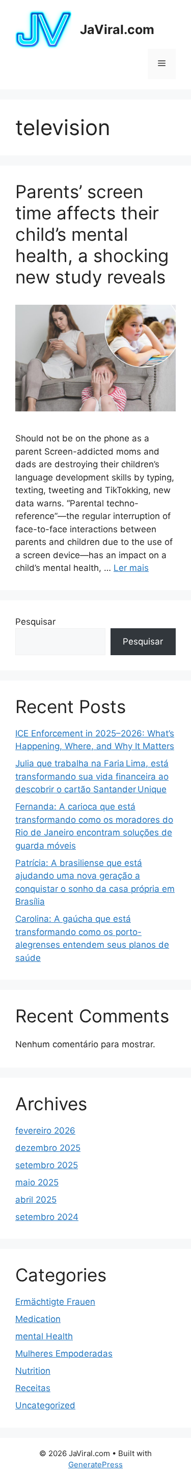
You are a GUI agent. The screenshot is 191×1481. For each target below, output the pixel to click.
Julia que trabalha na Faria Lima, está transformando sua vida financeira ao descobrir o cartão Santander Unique (92, 776)
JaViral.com (117, 29)
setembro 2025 (46, 1165)
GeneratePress (95, 1464)
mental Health (44, 1336)
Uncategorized (45, 1405)
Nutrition (32, 1371)
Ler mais (131, 568)
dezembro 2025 (47, 1148)
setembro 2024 (46, 1217)
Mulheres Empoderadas (64, 1353)
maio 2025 (37, 1182)
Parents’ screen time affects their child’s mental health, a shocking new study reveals (92, 234)
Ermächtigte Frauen (55, 1302)
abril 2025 (36, 1200)
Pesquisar (35, 622)
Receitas (32, 1388)
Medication (38, 1319)
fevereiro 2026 (45, 1130)
